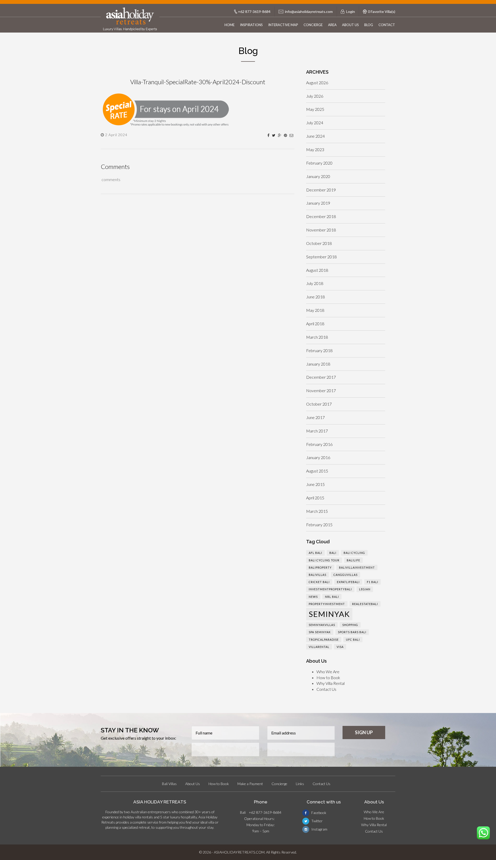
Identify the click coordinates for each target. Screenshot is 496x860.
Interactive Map (283, 25)
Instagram (319, 829)
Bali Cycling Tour (324, 560)
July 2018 (314, 283)
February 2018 (319, 350)
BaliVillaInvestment (357, 567)
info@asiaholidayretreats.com (309, 11)
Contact (386, 25)
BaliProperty (320, 567)
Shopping (350, 624)
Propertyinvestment (327, 604)
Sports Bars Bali (352, 632)
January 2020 (318, 176)
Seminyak (329, 613)
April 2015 (315, 497)
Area (332, 25)
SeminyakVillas (322, 624)
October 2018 (319, 243)
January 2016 (318, 457)
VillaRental (319, 646)
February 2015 (319, 524)
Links (300, 783)
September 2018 (321, 256)
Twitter (317, 821)
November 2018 (321, 229)
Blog (368, 25)
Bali (332, 552)
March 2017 (317, 430)
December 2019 (321, 189)
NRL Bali (332, 596)
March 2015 (317, 511)
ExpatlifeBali (348, 582)
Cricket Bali (319, 582)
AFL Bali (315, 552)
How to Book (328, 677)
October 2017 (319, 403)
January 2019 (318, 202)
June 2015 (315, 484)
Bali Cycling (354, 552)
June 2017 (315, 417)
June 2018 (315, 296)
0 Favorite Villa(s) (381, 11)
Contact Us (326, 689)
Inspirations (251, 25)
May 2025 (315, 109)
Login (350, 11)
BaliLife (353, 560)
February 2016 (319, 444)
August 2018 (317, 270)
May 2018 (315, 310)
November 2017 (321, 390)
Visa (340, 646)
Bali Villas (169, 783)
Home (229, 25)
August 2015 (317, 470)
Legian (364, 589)
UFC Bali (353, 639)
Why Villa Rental (330, 683)
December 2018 (321, 216)
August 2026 (317, 82)
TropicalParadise (324, 639)
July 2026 (314, 96)
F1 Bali (372, 582)
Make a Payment (250, 783)
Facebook (318, 812)
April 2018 (315, 323)
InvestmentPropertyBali (330, 589)
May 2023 (315, 149)
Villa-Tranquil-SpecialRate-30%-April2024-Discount (197, 82)
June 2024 (315, 136)
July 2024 (314, 122)
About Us (350, 25)
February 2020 (319, 162)
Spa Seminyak (320, 632)
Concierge (313, 25)
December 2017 (321, 377)
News (313, 596)
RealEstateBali (365, 604)
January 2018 (318, 363)
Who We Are (327, 671)
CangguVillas (346, 574)
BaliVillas (317, 574)
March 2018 (317, 337)
